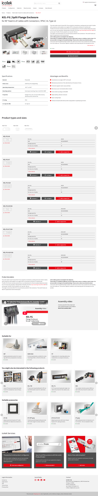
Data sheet (7, 143)
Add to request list (64, 152)
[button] (3, 37)
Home (3, 12)
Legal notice (5, 481)
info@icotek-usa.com (74, 487)
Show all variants (74, 56)
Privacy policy (5, 487)
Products (8, 12)
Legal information (7, 477)
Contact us (4, 480)
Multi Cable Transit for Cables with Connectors (23, 12)
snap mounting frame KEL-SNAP (86, 30)
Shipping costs (37, 494)
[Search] (59, 3)
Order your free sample (74, 51)
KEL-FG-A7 (38, 12)
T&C (3, 483)
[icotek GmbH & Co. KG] (7, 3)
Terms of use (5, 485)
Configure (48, 152)
